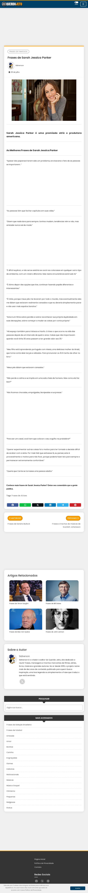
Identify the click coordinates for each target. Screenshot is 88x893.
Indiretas (10, 769)
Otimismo (10, 791)
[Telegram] (62, 505)
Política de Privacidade (44, 863)
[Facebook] (12, 505)
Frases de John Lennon (55, 632)
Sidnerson (19, 65)
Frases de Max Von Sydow (19, 632)
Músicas (10, 780)
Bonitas (9, 747)
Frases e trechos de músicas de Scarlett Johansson (66, 525)
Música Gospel (12, 785)
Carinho (10, 752)
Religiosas (10, 802)
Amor (8, 741)
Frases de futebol (14, 730)
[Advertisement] (44, 27)
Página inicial (39, 859)
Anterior (16, 518)
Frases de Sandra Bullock (19, 524)
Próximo (72, 518)
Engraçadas (11, 758)
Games (9, 763)
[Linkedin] (50, 505)
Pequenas (10, 796)
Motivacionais (12, 774)
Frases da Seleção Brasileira (18, 724)
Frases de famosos (18, 51)
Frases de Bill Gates (53, 603)
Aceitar (77, 888)
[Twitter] (37, 505)
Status (9, 807)
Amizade (10, 736)
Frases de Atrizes (19, 495)
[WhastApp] (25, 505)
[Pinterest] (75, 505)
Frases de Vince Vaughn (19, 603)
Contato (37, 867)
